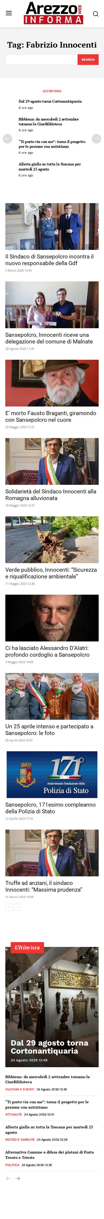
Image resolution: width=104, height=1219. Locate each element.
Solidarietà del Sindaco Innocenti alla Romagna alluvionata (50, 494)
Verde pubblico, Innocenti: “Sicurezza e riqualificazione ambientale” (51, 573)
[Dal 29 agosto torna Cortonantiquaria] (52, 1007)
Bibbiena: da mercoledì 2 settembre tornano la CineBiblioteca (49, 121)
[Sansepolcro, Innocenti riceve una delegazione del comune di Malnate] (52, 304)
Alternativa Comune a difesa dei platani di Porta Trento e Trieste (49, 1155)
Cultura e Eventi (19, 1089)
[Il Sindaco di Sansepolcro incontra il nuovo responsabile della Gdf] (52, 226)
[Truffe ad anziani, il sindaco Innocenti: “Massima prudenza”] (52, 853)
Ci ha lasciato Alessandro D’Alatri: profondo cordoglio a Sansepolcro (47, 651)
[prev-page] (7, 139)
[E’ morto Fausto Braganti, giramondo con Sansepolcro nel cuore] (52, 383)
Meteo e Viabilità (20, 1139)
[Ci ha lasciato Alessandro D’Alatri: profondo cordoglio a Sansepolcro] (52, 618)
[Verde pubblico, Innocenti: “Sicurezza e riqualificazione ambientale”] (52, 539)
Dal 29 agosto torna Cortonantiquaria (50, 101)
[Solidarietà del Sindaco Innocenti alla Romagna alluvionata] (52, 461)
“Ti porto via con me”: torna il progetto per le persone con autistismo (52, 144)
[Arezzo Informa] (53, 13)
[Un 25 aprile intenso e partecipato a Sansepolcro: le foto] (52, 696)
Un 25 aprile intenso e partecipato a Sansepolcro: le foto (49, 729)
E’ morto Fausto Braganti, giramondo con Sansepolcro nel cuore (50, 416)
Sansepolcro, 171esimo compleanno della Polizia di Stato (50, 808)
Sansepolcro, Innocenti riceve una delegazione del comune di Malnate (49, 338)
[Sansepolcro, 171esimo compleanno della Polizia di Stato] (52, 774)
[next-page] (96, 139)
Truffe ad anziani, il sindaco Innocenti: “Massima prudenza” (43, 886)
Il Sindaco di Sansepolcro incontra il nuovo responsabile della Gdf (49, 259)
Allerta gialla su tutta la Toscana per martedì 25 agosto (50, 166)
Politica (12, 1165)
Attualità (13, 1114)
